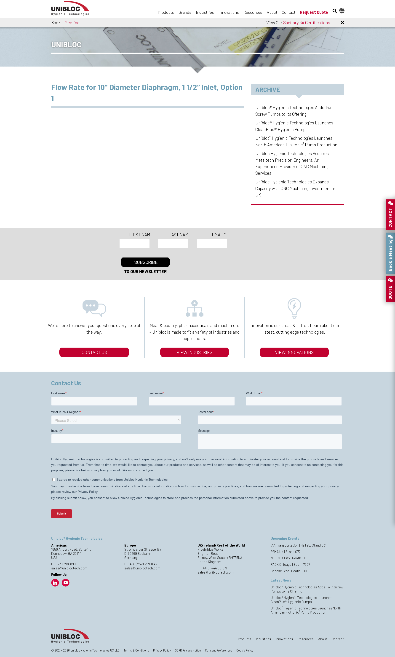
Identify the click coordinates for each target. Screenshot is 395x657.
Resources (252, 12)
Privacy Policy (162, 650)
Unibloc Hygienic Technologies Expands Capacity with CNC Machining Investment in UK (295, 188)
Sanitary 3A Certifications (306, 22)
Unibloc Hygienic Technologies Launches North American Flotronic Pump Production (306, 610)
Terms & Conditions (136, 650)
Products (166, 12)
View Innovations (294, 352)
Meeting (71, 22)
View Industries (194, 352)
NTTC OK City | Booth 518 (289, 558)
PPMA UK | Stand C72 (286, 552)
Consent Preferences (218, 650)
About (272, 12)
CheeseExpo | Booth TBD (289, 571)
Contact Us (94, 352)
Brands (185, 12)
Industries (205, 12)
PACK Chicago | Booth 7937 (290, 564)
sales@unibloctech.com (69, 568)
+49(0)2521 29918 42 (142, 564)
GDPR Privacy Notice (188, 650)
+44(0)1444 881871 (214, 568)
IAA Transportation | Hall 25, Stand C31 (298, 545)
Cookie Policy (244, 650)
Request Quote (314, 12)
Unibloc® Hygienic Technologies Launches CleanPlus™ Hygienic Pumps (301, 599)
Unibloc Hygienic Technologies (74, 9)
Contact (288, 12)
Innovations (229, 12)
